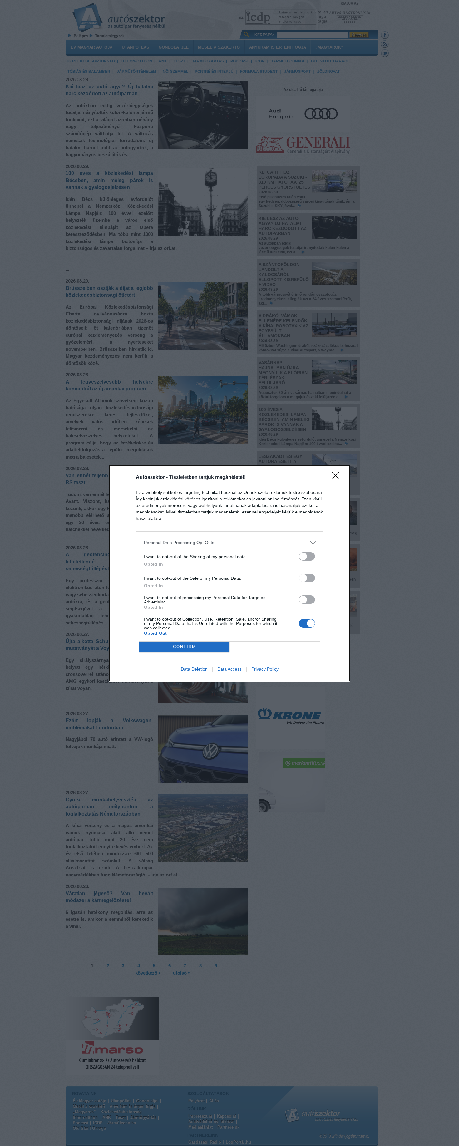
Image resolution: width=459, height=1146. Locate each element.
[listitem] (229, 542)
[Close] (337, 478)
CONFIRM (184, 646)
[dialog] (229, 573)
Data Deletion (194, 669)
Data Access (229, 669)
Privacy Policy (265, 669)
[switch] (307, 556)
